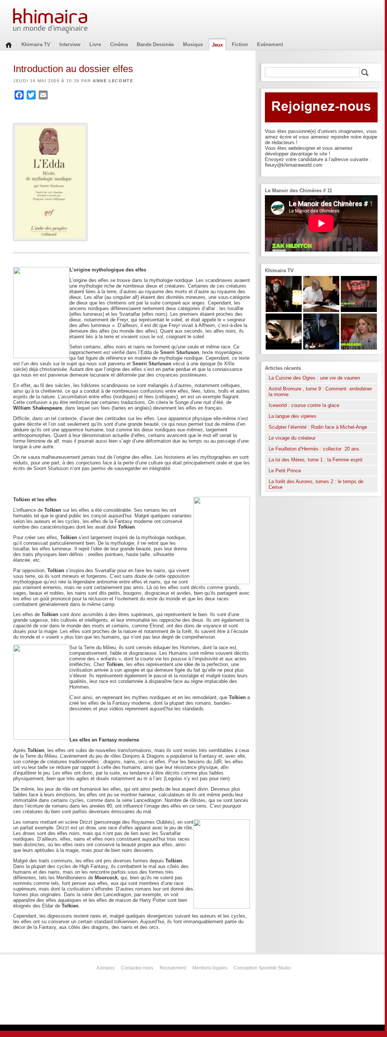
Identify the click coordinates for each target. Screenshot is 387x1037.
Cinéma (119, 44)
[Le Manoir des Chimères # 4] (321, 310)
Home (8, 44)
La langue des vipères (292, 416)
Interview (69, 44)
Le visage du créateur (292, 438)
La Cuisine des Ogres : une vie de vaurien (314, 378)
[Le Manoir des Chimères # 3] (284, 310)
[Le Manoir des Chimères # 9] (359, 348)
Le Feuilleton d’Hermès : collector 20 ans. (315, 449)
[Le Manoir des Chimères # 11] (359, 310)
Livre (95, 44)
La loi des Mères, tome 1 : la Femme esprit (316, 460)
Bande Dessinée (155, 44)
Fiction (240, 44)
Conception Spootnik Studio (262, 968)
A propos (106, 968)
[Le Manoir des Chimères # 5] (321, 348)
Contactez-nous (137, 968)
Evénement (270, 44)
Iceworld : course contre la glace (304, 405)
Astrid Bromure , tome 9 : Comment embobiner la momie (320, 391)
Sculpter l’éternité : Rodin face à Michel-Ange (318, 427)
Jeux (217, 45)
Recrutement (173, 968)
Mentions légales (209, 968)
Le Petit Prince (285, 470)
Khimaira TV (35, 44)
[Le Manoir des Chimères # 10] (284, 348)
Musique (193, 44)
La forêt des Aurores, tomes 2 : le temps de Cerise (316, 484)
